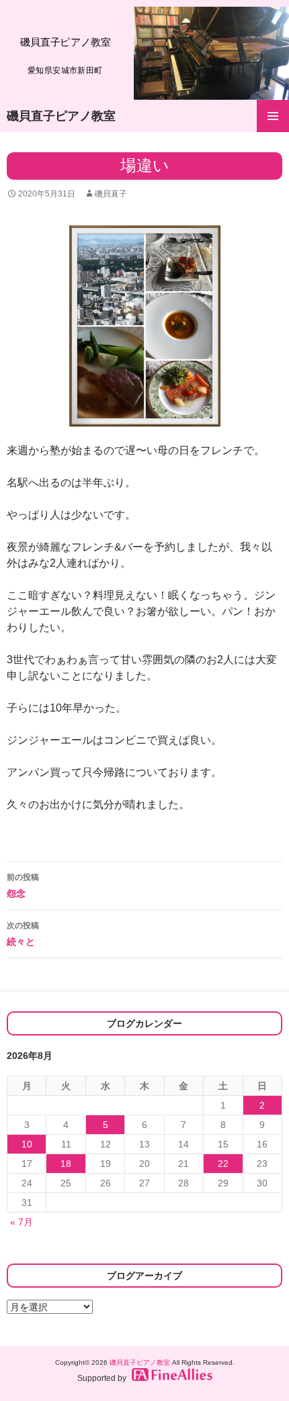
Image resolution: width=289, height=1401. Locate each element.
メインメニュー (273, 116)
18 (65, 1163)
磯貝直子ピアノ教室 (61, 116)
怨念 (23, 886)
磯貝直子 (111, 194)
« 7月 (21, 1222)
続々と (23, 934)
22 (223, 1163)
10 (27, 1144)
